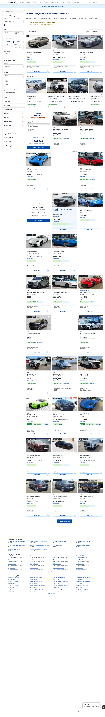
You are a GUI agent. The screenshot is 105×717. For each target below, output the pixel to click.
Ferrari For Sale (57, 560)
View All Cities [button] (51, 593)
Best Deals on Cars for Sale (83, 545)
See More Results (65, 521)
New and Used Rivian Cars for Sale (16, 545)
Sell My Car (46, 2)
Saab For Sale (79, 568)
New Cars (29, 2)
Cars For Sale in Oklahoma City (61, 585)
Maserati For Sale (57, 556)
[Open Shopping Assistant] (103, 707)
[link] (92, 62)
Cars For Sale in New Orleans (83, 577)
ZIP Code (17, 18)
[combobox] (13, 11)
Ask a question (38, 220)
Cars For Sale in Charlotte (36, 589)
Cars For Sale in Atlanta (14, 589)
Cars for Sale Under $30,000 (83, 541)
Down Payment (31, 129)
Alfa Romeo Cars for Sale (59, 541)
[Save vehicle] (49, 36)
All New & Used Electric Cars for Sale (39, 545)
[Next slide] (101, 94)
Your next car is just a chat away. (52, 6)
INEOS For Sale (57, 564)
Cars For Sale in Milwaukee (60, 589)
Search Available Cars (38, 147)
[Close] (98, 704)
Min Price (6, 44)
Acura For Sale (34, 568)
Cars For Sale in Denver (36, 577)
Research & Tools (65, 2)
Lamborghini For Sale (58, 568)
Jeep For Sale (11, 568)
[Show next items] (101, 18)
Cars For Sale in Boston (59, 577)
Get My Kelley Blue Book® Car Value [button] (38, 137)
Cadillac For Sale (34, 560)
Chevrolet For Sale (12, 560)
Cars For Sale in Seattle (36, 581)
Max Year (17, 32)
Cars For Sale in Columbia (82, 589)
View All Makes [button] (51, 572)
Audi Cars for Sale (57, 545)
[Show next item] (74, 200)
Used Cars (22, 2)
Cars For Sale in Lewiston (82, 585)
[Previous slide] (28, 94)
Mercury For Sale (80, 556)
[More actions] (48, 71)
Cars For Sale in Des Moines (83, 581)
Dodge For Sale (34, 564)
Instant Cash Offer (55, 2)
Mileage (6, 75)
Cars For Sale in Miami (13, 577)
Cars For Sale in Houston (14, 585)
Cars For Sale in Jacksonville (60, 581)
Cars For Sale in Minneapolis (37, 585)
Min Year (6, 32)
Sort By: (89, 31)
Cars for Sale (29, 11)
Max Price (16, 44)
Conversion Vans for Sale (14, 549)
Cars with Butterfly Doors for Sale (38, 541)
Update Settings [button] (45, 143)
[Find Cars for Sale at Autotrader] (13, 2)
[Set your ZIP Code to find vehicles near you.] (68, 14)
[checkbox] (7, 53)
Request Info (37, 71)
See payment (30, 59)
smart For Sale (79, 560)
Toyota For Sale (12, 564)
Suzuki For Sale (80, 564)
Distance (6, 18)
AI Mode (75, 2)
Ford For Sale (11, 556)
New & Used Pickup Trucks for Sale (16, 541)
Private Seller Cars (37, 2)
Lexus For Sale (34, 556)
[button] (89, 2)
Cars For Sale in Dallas (13, 581)
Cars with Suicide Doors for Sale (38, 549)
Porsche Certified (85, 290)
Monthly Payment (31, 121)
